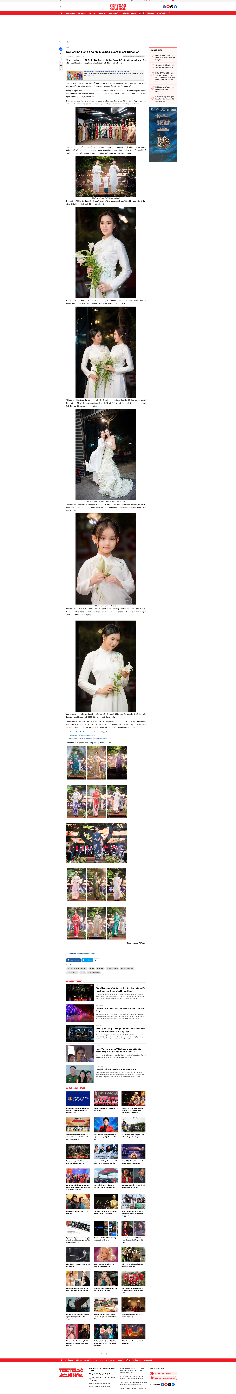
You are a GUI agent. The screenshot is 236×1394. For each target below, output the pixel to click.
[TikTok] (176, 1)
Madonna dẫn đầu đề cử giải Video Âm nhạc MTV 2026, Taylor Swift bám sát (78, 1343)
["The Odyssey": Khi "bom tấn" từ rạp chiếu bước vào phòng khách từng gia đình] (133, 1201)
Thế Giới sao (150, 13)
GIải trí (141, 13)
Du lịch (133, 13)
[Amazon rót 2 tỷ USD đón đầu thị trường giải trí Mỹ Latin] (106, 1228)
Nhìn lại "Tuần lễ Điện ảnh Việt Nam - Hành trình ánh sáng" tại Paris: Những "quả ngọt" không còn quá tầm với (165, 77)
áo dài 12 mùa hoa (94, 973)
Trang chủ (62, 42)
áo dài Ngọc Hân (112, 968)
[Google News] (134, 57)
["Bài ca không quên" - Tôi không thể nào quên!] (106, 1098)
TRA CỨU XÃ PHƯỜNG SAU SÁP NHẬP (150, 1)
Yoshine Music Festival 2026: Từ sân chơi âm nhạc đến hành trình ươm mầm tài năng (77, 1137)
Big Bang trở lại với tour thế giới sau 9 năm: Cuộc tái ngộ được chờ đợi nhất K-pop (106, 1343)
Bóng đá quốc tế (114, 13)
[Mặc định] (61, 66)
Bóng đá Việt (102, 13)
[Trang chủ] (61, 13)
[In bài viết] (61, 58)
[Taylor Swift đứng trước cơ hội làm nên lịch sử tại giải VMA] (106, 1278)
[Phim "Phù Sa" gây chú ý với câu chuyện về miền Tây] (133, 1254)
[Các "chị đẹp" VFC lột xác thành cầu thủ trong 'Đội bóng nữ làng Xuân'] (133, 1278)
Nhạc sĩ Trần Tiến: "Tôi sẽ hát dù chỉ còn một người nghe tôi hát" (133, 1162)
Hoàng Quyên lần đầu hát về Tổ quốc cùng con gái (132, 1316)
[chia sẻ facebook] (61, 53)
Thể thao (92, 13)
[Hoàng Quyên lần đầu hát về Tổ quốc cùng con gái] (133, 1304)
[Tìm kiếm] (60, 6)
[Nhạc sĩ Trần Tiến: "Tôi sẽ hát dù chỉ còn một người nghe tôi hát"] (133, 1151)
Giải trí (69, 42)
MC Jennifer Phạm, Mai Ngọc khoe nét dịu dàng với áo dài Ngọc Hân (88, 732)
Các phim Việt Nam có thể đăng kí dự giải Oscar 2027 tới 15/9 (105, 1212)
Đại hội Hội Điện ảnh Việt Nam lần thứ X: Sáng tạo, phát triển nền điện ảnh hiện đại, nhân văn (78, 1187)
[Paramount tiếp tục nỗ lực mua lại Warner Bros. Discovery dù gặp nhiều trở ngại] (78, 1098)
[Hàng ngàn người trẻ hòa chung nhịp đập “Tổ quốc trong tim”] (78, 1151)
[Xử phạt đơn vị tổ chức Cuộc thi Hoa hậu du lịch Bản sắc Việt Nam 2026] (106, 1304)
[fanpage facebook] (164, 6)
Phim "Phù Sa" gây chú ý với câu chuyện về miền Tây (132, 1265)
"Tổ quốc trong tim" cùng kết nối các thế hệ (132, 1342)
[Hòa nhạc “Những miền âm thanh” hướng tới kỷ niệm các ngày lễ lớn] (106, 1151)
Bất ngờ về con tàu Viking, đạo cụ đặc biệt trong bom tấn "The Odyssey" (77, 1317)
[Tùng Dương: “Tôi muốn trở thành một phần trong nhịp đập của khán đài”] (106, 1124)
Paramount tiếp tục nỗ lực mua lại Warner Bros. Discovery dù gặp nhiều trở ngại (77, 1110)
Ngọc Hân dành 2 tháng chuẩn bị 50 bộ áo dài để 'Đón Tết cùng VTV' (106, 71)
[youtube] (168, 6)
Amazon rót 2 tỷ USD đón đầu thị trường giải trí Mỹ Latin (105, 1239)
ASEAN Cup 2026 (70, 13)
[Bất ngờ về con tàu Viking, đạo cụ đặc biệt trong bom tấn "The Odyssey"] (78, 1304)
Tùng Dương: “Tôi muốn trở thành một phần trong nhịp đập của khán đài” (105, 1137)
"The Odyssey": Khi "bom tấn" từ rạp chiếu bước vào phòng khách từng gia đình (133, 1214)
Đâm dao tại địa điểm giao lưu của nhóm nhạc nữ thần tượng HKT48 (165, 99)
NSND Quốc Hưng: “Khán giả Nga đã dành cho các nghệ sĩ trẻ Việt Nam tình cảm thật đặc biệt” (120, 1030)
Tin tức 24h (82, 13)
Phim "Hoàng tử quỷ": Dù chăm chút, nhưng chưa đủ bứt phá (165, 57)
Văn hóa (126, 13)
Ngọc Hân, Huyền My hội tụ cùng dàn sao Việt (82, 735)
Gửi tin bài (165, 1)
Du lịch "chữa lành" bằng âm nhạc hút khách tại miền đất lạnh (133, 1136)
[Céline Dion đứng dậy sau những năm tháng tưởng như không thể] (78, 1278)
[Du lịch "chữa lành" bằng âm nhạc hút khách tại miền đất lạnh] (133, 1124)
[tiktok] (171, 6)
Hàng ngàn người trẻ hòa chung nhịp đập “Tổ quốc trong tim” (76, 1162)
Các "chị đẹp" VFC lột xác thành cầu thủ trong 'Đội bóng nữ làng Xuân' (132, 1290)
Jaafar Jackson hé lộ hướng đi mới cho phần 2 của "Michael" (133, 1186)
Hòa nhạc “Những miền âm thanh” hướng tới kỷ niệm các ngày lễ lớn (105, 1162)
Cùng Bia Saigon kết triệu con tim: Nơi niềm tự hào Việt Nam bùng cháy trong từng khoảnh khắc (120, 989)
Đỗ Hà (92, 968)
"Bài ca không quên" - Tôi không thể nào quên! (106, 1109)
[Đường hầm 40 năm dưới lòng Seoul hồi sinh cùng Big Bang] (80, 1013)
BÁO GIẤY (135, 1)
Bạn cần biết (161, 13)
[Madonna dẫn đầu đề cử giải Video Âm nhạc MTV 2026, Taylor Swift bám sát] (78, 1331)
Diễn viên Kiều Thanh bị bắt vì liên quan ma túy (117, 1069)
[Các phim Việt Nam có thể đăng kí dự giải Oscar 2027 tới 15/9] (106, 1201)
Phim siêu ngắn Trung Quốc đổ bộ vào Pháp (77, 1212)
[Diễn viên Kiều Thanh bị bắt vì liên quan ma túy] (80, 1074)
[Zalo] (175, 6)
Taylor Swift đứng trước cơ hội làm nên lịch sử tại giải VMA (105, 1289)
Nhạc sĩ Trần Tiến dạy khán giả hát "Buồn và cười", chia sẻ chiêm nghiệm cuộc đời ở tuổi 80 (133, 1110)
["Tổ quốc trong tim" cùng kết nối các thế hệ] (133, 1331)
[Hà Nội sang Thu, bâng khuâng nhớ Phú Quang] (78, 1254)
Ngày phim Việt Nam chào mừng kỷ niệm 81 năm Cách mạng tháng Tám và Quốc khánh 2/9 (78, 1240)
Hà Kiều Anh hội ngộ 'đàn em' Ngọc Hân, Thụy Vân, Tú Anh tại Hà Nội (88, 738)
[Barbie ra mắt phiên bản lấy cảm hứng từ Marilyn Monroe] (106, 1254)
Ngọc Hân (100, 968)
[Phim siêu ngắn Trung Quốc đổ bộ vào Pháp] (78, 1201)
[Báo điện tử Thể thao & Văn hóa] (118, 7)
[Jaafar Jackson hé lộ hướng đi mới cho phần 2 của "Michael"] (133, 1175)
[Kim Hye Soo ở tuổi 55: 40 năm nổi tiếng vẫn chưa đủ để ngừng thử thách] (133, 1228)
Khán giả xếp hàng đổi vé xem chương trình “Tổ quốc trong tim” (105, 1186)
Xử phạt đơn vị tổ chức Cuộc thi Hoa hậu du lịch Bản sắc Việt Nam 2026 (105, 1317)
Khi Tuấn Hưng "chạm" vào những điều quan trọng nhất (164, 89)
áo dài (83, 973)
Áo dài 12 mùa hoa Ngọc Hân (76, 968)
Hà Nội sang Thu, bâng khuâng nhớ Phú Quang (78, 1265)
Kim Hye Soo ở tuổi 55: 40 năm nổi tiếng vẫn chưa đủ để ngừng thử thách (133, 1240)
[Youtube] (173, 1)
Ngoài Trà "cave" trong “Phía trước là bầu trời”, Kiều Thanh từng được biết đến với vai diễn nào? (118, 1050)
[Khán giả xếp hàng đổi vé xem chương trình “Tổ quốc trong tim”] (106, 1175)
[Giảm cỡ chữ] (60, 69)
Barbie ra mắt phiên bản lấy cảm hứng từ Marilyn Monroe (104, 1265)
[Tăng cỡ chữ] (60, 62)
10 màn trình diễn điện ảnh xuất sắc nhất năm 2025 (164, 66)
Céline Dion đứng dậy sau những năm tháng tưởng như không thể (77, 1289)
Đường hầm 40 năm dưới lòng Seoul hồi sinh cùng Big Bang (120, 1009)
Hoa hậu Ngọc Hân (127, 968)
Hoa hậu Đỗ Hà (72, 973)
